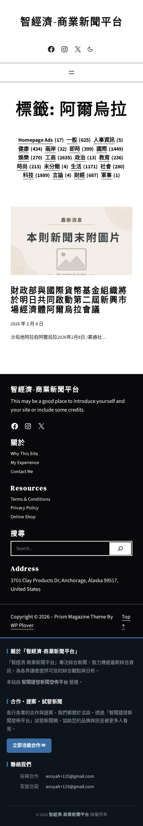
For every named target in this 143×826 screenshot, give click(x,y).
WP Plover (22, 625)
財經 (86, 175)
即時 (82, 149)
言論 (62, 175)
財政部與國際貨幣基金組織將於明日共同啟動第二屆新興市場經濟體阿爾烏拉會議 (69, 300)
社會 (112, 166)
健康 (30, 149)
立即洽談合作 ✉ (29, 745)
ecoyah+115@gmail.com (70, 776)
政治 (85, 157)
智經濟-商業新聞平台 (71, 22)
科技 (36, 175)
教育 (111, 157)
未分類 (56, 166)
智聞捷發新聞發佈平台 (45, 682)
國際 (109, 149)
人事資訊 (108, 140)
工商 (58, 157)
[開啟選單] (71, 73)
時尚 (29, 166)
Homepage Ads (41, 140)
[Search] (120, 548)
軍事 (110, 175)
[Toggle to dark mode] (90, 49)
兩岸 (56, 149)
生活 (84, 166)
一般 (79, 140)
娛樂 (30, 157)
